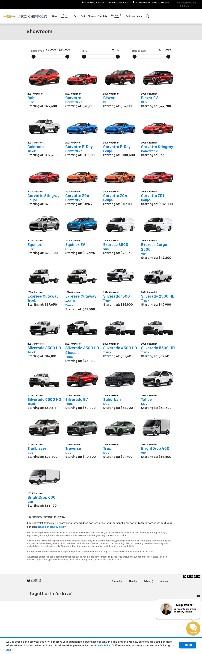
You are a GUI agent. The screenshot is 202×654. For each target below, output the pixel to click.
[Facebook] (184, 576)
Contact (116, 581)
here (8, 649)
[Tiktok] (195, 576)
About (140, 16)
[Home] (9, 16)
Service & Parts (116, 16)
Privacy (148, 581)
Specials (102, 16)
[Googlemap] (188, 576)
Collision (130, 16)
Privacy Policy (102, 646)
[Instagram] (191, 576)
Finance (92, 16)
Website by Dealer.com (34, 580)
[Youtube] (198, 576)
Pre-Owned (64, 16)
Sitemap (164, 581)
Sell (83, 16)
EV (75, 16)
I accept (188, 645)
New (54, 16)
